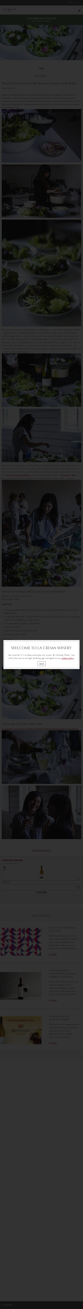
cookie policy (67, 658)
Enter (41, 664)
